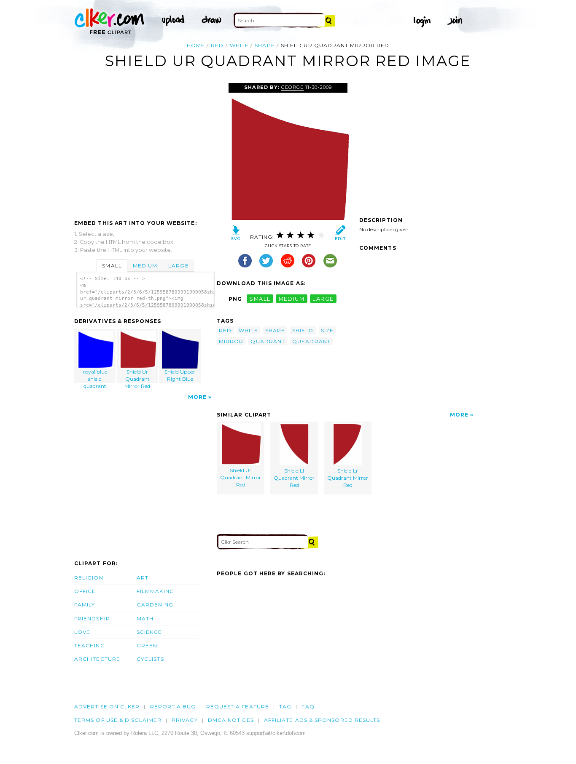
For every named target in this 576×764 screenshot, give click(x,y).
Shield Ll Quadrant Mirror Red (294, 477)
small (259, 299)
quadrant (267, 341)
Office (85, 591)
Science (149, 632)
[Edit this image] (340, 234)
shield (302, 330)
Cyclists (150, 659)
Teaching (89, 645)
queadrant (311, 341)
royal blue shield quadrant (95, 376)
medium (292, 299)
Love (82, 632)
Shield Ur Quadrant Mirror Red (137, 376)
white (239, 45)
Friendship (92, 618)
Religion (88, 577)
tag (285, 706)
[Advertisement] (145, 146)
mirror (231, 341)
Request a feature (237, 706)
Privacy (185, 720)
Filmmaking (155, 591)
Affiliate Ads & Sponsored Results (322, 720)
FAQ (307, 706)
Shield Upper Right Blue (179, 375)
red (217, 45)
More (197, 397)
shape (265, 45)
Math (145, 618)
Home (196, 45)
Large (178, 265)
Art (142, 577)
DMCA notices (231, 720)
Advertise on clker (107, 706)
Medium (145, 265)
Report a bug (173, 706)
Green (147, 645)
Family (84, 604)
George (292, 87)
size (327, 330)
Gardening (155, 604)
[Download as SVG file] (236, 234)
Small (111, 265)
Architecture (97, 659)
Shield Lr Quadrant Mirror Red (347, 477)
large (323, 299)
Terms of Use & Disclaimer (117, 720)
